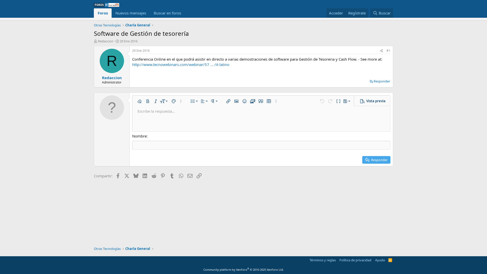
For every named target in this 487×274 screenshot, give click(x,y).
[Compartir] (381, 51)
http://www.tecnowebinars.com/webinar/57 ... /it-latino (180, 64)
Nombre (139, 136)
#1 (388, 50)
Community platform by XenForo (243, 269)
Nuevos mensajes (130, 12)
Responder (382, 81)
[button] (139, 101)
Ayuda (380, 260)
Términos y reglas (322, 260)
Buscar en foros (167, 12)
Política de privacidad (355, 260)
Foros (103, 12)
